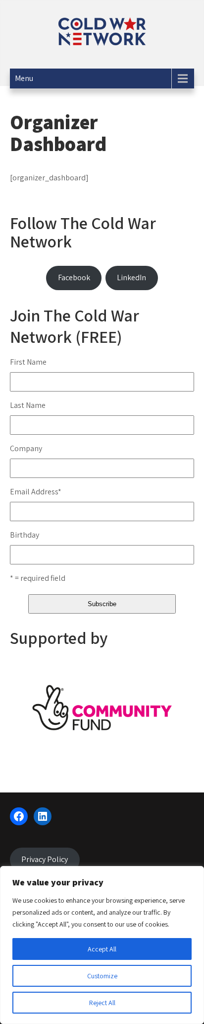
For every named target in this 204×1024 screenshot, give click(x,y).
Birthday (24, 535)
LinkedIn (131, 277)
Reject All (102, 1002)
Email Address (35, 491)
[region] (102, 945)
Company (26, 448)
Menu (24, 78)
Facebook (74, 277)
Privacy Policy (44, 859)
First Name (28, 362)
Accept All (102, 949)
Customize (102, 975)
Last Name (28, 405)
